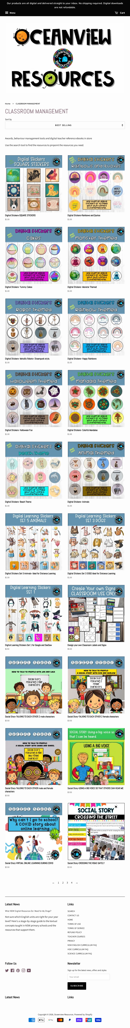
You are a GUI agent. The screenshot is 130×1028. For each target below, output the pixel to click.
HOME (70, 919)
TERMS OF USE (74, 923)
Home (7, 103)
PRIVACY (71, 940)
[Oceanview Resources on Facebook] (12, 971)
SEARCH (71, 911)
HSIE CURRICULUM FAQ (78, 949)
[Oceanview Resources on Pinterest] (18, 971)
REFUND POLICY (75, 932)
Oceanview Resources (63, 1014)
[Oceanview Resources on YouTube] (29, 971)
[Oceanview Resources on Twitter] (7, 971)
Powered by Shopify (83, 1014)
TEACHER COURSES (76, 936)
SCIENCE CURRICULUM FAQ (80, 953)
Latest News (12, 904)
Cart (122, 12)
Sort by (8, 119)
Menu (12, 12)
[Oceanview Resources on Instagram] (23, 971)
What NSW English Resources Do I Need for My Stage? (28, 911)
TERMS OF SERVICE (76, 928)
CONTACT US (73, 915)
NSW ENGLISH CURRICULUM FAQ (82, 945)
